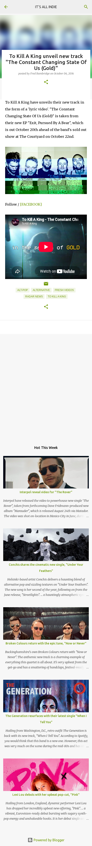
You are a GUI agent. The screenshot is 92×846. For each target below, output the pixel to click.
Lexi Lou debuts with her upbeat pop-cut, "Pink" (46, 794)
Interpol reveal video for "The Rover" (46, 492)
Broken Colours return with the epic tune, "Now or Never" (46, 643)
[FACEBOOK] (31, 204)
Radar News (34, 296)
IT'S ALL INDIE (46, 7)
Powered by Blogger (48, 840)
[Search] (86, 7)
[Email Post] (46, 285)
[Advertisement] (46, 386)
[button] (46, 82)
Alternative (41, 290)
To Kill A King (57, 296)
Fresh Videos (64, 290)
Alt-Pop (22, 290)
